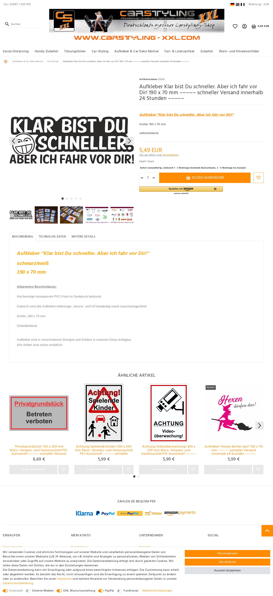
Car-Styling (100, 51)
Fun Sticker (53, 61)
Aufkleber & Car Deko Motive (136, 51)
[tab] (22, 237)
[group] (39, 413)
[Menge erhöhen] (153, 178)
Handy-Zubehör (46, 51)
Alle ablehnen (227, 562)
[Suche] (7, 24)
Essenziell (16, 591)
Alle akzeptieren (227, 553)
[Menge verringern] (141, 178)
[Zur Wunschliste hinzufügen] (258, 178)
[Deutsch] (232, 4)
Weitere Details (83, 236)
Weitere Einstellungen (157, 591)
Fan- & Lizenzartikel (179, 51)
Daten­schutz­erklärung (18, 583)
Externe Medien (43, 591)
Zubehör (206, 51)
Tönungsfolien (75, 51)
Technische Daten (52, 236)
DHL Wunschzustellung (79, 591)
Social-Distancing (16, 51)
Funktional (131, 591)
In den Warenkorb (207, 178)
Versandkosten (170, 155)
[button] (244, 28)
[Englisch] (238, 4)
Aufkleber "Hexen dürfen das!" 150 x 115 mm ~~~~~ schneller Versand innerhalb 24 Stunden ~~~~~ (233, 450)
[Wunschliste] (235, 28)
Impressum (64, 579)
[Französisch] (243, 4)
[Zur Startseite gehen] (5, 61)
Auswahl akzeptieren (227, 570)
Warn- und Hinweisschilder (239, 51)
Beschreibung (22, 236)
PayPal (109, 591)
